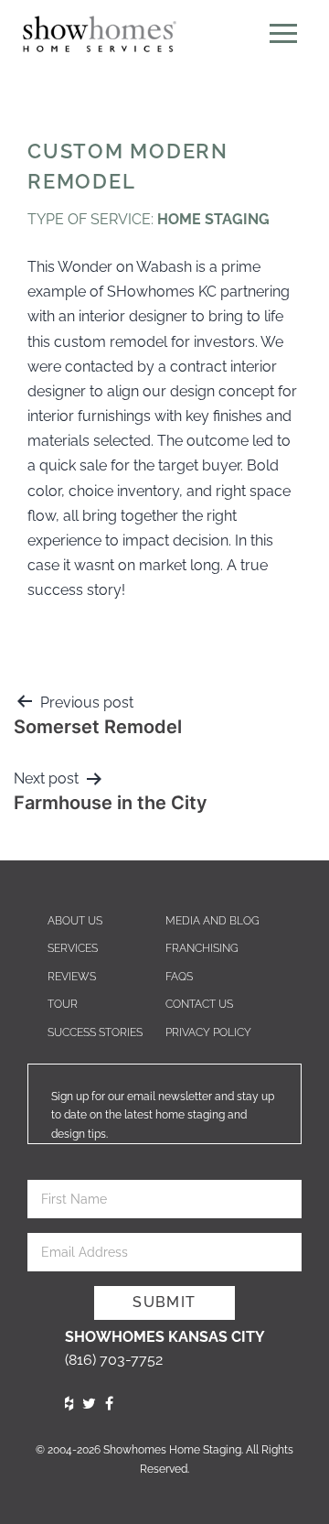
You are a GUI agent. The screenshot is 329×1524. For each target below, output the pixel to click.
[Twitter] (89, 1403)
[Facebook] (109, 1403)
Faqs (179, 976)
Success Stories (95, 1032)
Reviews (72, 976)
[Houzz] (69, 1403)
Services (73, 948)
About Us (75, 920)
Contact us (199, 1004)
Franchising (202, 948)
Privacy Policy (208, 1032)
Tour (63, 1004)
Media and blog (212, 920)
